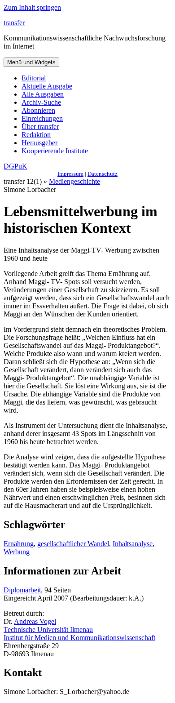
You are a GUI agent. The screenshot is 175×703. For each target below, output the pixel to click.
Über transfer (40, 126)
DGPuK (15, 166)
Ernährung (19, 543)
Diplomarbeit (22, 590)
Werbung (17, 552)
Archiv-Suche (41, 102)
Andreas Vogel (35, 621)
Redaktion (36, 134)
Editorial (34, 78)
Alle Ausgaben (43, 94)
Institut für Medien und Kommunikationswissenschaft (79, 637)
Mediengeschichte (74, 181)
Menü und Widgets (31, 62)
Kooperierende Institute (55, 151)
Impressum (70, 173)
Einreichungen (42, 118)
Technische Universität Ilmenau (48, 629)
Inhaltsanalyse (133, 543)
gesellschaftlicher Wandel (73, 543)
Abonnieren (38, 110)
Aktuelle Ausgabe (47, 86)
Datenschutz (103, 173)
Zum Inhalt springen (32, 7)
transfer (14, 23)
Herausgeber (39, 143)
